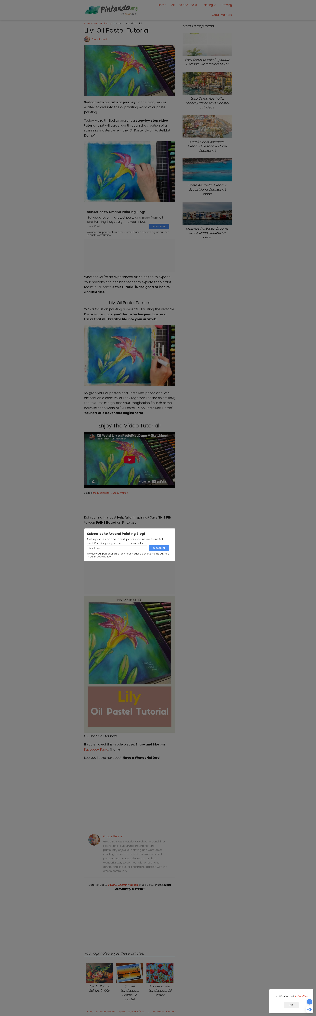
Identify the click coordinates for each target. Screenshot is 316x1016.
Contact (171, 1011)
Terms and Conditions (131, 1011)
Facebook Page (96, 749)
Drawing (226, 5)
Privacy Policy (108, 1011)
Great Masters (222, 15)
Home (162, 5)
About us (92, 1011)
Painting (207, 5)
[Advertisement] (129, 918)
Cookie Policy (155, 1011)
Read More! (301, 996)
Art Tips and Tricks (184, 5)
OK (291, 1005)
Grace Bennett (99, 39)
